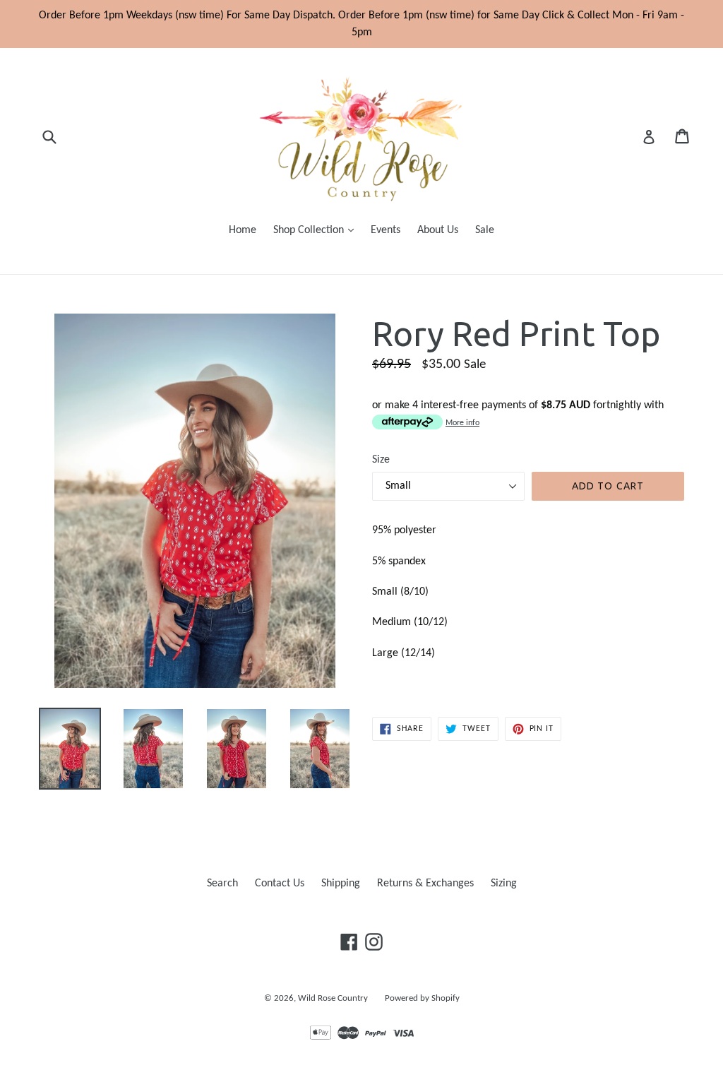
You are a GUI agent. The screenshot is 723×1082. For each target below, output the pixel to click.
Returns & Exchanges (425, 883)
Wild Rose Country (333, 998)
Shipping (340, 883)
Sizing (504, 883)
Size (381, 459)
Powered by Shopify (422, 998)
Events (385, 230)
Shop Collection (317, 230)
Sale (484, 230)
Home (242, 230)
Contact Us (279, 883)
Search (222, 883)
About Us (437, 230)
